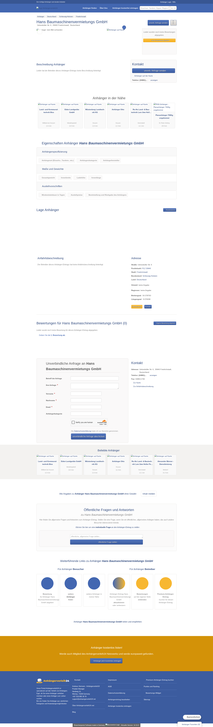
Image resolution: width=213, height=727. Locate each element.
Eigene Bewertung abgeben (165, 323)
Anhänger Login (165, 2)
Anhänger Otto (118, 109)
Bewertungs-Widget (153, 693)
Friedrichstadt (142, 272)
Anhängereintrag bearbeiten (119, 699)
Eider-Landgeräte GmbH (72, 110)
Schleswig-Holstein (150, 276)
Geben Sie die (51, 335)
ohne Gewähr (130, 494)
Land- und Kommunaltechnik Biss (48, 110)
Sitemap (147, 699)
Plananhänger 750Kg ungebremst (164, 116)
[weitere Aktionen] (173, 23)
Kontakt (148, 307)
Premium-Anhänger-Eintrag (171, 100)
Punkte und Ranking (152, 686)
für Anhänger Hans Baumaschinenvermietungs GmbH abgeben (48, 598)
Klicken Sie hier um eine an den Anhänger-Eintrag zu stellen (107, 527)
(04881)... (143, 80)
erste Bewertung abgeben (160, 40)
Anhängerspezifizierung (54, 151)
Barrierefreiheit (193, 717)
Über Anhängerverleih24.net (83, 705)
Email (48, 407)
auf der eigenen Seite (142, 597)
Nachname (50, 400)
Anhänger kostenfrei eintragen (125, 8)
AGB (110, 686)
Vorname (50, 394)
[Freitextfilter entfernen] (169, 8)
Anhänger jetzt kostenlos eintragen (107, 661)
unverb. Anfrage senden (158, 23)
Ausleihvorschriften (52, 186)
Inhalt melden (149, 494)
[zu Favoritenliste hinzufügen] (39, 31)
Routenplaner (170, 210)
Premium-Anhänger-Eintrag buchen (160, 680)
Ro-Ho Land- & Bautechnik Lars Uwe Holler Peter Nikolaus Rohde (141, 111)
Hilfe (174, 2)
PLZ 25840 (146, 268)
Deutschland (141, 280)
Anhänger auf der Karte (143, 76)
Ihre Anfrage (51, 385)
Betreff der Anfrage (54, 378)
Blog (74, 712)
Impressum (112, 680)
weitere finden (71, 597)
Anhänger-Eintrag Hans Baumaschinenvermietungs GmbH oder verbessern (120, 599)
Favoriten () (191, 724)
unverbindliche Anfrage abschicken (88, 436)
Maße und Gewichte (53, 169)
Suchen (175, 8)
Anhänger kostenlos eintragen (119, 706)
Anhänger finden (90, 8)
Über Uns (103, 8)
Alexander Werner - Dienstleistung (166, 462)
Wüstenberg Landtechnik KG (95, 110)
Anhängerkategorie (54, 414)
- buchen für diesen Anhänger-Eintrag (165, 598)
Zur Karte (137, 383)
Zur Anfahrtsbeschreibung (143, 386)
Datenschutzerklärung (82, 431)
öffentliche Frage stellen (107, 542)
